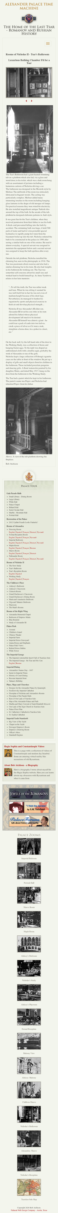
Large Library (14, 499)
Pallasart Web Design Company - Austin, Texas (29, 1210)
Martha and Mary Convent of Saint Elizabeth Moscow (29, 704)
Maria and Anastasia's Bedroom (21, 599)
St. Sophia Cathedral (17, 714)
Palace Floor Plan (15, 709)
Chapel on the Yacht (16, 724)
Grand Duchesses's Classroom (20, 594)
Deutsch (33, 532)
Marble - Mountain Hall (18, 512)
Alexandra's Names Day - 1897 (21, 670)
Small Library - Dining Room (20, 496)
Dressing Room (15, 529)
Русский (40, 532)
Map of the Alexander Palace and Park (23, 701)
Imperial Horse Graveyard (19, 640)
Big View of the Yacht (17, 721)
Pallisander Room (16, 556)
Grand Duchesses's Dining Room (22, 596)
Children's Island (15, 632)
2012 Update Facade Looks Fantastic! (23, 522)
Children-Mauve (29, 1102)
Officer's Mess (14, 732)
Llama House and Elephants (19, 643)
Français (26, 532)
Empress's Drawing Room (19, 729)
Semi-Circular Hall (16, 510)
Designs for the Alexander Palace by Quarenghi (27, 687)
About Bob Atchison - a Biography (21, 765)
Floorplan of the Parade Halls (20, 696)
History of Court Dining (18, 675)
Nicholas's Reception (29, 1175)
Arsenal (12, 629)
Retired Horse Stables (17, 648)
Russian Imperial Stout (17, 678)
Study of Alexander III (17, 622)
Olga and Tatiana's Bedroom (19, 602)
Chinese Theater (15, 634)
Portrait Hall (13, 515)
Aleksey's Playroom (29, 1004)
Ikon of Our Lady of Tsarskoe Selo (22, 698)
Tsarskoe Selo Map (29, 1199)
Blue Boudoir (14, 619)
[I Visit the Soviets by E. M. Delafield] (29, 807)
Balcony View (29, 1053)
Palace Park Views (16, 645)
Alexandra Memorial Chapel (20, 614)
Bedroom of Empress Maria (19, 617)
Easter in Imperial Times (18, 673)
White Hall (13, 501)
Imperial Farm (14, 637)
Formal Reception (29, 1029)
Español (19, 532)
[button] (26, 100)
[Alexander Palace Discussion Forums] (29, 821)
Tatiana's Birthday (16, 681)
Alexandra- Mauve (29, 1150)
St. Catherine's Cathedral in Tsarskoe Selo (25, 712)
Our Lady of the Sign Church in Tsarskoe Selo (26, 706)
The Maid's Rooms (16, 607)
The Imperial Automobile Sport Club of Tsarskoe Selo (29, 657)
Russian (33, 548)
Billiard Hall (13, 507)
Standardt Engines (16, 735)
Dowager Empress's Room (19, 727)
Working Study (15, 576)
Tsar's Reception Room (18, 571)
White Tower (14, 650)
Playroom (12, 604)
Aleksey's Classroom (17, 588)
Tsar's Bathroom (15, 568)
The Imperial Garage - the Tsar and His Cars (26, 660)
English (12, 532)
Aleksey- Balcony (29, 1077)
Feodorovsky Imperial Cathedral (21, 690)
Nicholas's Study (29, 980)
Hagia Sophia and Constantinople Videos (24, 746)
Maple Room (14, 545)
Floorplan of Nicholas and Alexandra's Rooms (26, 693)
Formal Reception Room (18, 534)
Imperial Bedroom (16, 540)
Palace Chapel (14, 504)
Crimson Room (15, 591)
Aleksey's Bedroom (16, 586)
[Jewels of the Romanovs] (29, 794)
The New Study (15, 565)
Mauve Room (14, 550)
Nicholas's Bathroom (29, 1126)
